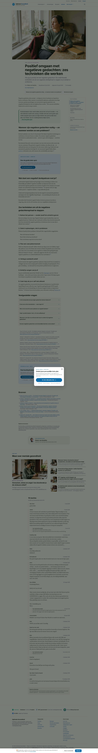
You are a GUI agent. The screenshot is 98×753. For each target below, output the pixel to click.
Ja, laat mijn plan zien (48, 380)
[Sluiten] (62, 369)
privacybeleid (33, 751)
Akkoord (78, 750)
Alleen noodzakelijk (68, 750)
